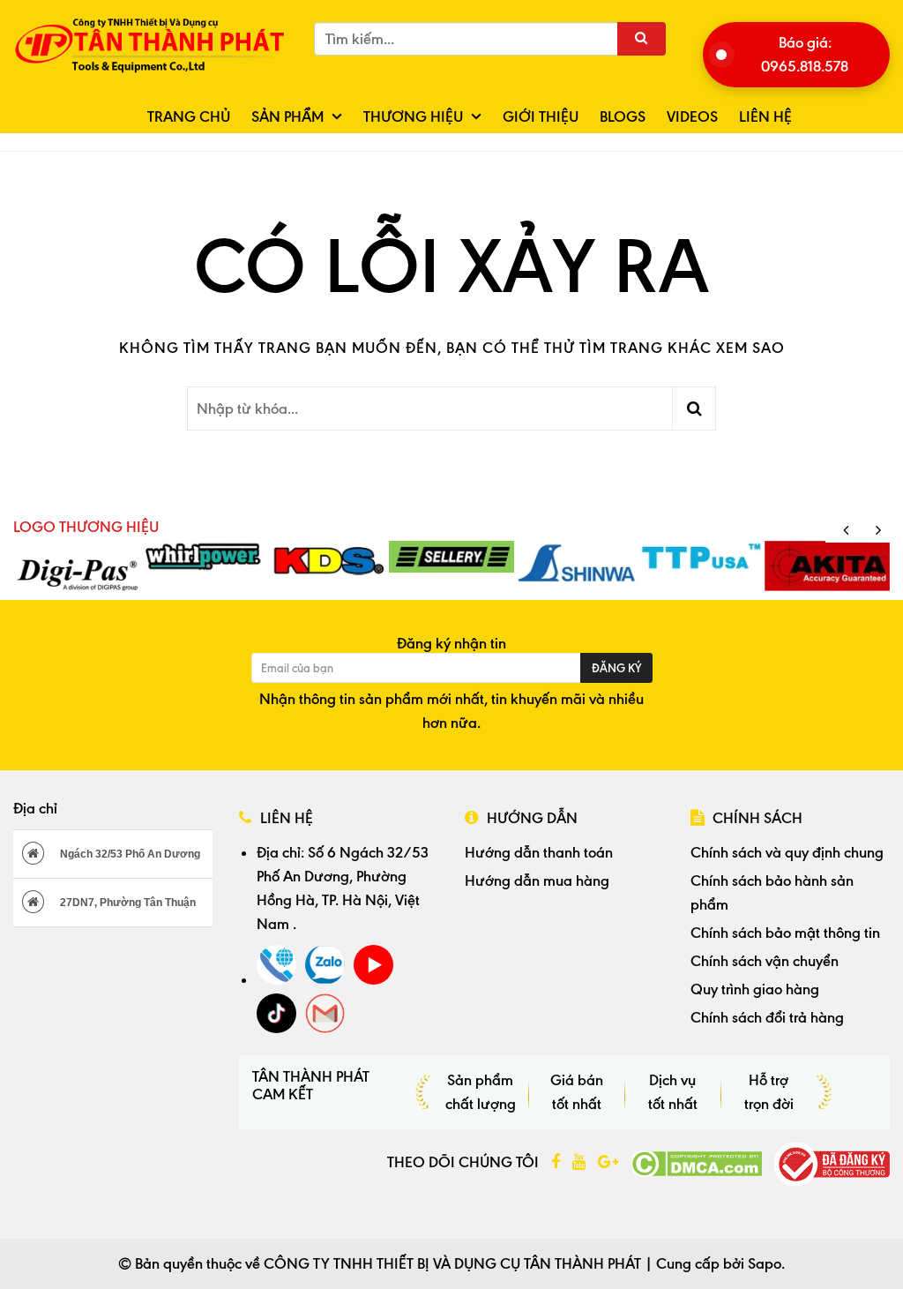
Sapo (764, 1263)
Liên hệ (765, 116)
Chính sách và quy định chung (787, 852)
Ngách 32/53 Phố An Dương (128, 854)
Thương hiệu (413, 116)
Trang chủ (188, 116)
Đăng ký (616, 668)
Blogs (623, 116)
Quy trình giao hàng (754, 989)
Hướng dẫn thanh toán (539, 852)
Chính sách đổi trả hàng (767, 1017)
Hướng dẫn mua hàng (537, 880)
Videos (692, 116)
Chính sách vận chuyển (764, 961)
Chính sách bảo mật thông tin (785, 932)
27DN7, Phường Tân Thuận (126, 902)
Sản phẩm (287, 116)
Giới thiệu (540, 116)
